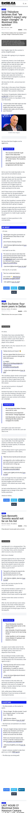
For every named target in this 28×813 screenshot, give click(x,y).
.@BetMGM (8, 259)
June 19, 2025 (22, 266)
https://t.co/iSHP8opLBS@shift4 (12, 363)
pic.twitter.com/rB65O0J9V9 (14, 741)
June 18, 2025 (7, 677)
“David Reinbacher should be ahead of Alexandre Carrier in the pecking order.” (15, 625)
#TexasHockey (7, 365)
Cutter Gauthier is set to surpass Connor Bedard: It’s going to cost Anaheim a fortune (15, 638)
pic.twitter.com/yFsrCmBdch (11, 469)
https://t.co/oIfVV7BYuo (10, 263)
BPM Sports (16, 752)
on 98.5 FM (5, 96)
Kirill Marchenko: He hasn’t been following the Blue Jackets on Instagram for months (15, 418)
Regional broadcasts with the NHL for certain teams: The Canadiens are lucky (16, 158)
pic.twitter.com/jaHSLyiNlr (11, 367)
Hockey (3, 9)
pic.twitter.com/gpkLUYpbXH (11, 278)
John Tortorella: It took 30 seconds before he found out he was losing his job (16, 632)
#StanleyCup (16, 276)
